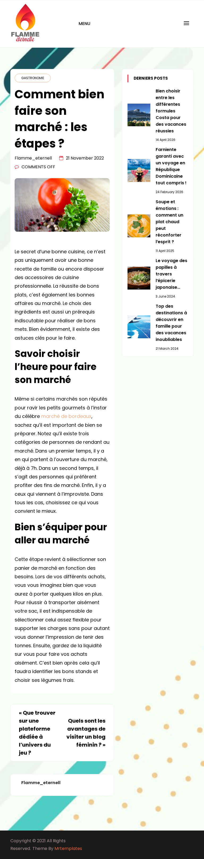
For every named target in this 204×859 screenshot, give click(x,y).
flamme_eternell (33, 158)
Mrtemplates (68, 848)
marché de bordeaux (66, 416)
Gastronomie (32, 78)
